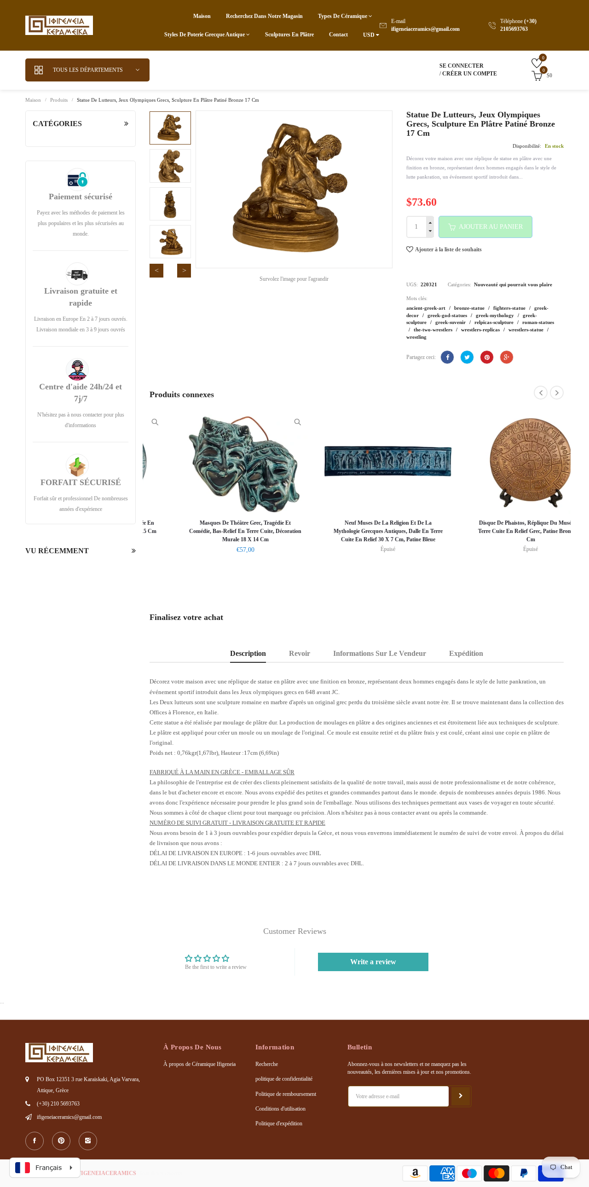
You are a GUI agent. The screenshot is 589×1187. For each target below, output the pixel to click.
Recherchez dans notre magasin (264, 16)
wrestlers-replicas (481, 329)
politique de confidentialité (283, 1079)
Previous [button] (156, 271)
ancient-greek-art (426, 308)
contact (338, 34)
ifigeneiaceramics (105, 1173)
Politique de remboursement (285, 1094)
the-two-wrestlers (434, 329)
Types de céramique (343, 16)
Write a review (373, 962)
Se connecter (461, 66)
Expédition (466, 653)
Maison (202, 16)
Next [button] (184, 271)
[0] (530, 63)
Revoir (299, 653)
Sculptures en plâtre (289, 34)
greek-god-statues (447, 315)
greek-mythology (495, 315)
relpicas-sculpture (494, 322)
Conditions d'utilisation (280, 1109)
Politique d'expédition (278, 1123)
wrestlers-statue (526, 329)
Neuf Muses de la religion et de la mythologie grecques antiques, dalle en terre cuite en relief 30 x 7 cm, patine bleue (356, 531)
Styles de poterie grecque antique (205, 34)
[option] (170, 128)
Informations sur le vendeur (379, 653)
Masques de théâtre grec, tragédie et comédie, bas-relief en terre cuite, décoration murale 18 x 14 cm (214, 531)
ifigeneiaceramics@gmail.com (425, 29)
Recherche (266, 1064)
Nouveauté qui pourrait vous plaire (513, 284)
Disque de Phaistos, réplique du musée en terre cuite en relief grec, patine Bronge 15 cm (499, 531)
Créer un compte (469, 73)
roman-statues (538, 322)
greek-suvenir (451, 322)
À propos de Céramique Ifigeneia (199, 1064)
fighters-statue (510, 308)
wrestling (416, 337)
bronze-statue (470, 308)
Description (248, 653)
